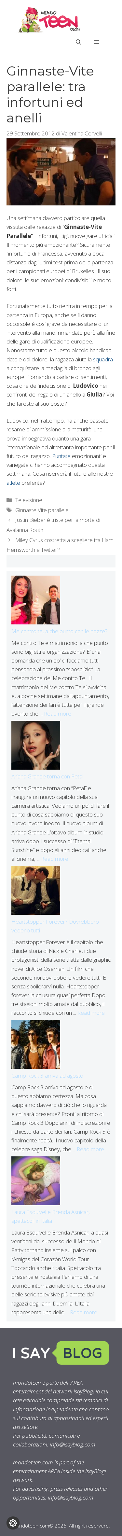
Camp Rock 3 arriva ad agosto (47, 1075)
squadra (103, 359)
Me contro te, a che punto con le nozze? (59, 631)
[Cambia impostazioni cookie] (13, 1522)
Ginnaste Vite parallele (42, 510)
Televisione (28, 500)
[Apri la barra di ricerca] (78, 42)
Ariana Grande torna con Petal (47, 776)
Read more (57, 713)
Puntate (61, 456)
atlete (13, 482)
